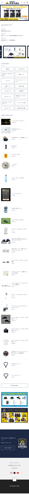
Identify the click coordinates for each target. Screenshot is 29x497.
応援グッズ (7, 86)
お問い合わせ (14, 468)
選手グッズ (21, 74)
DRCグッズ (7, 108)
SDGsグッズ (8, 96)
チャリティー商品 (21, 102)
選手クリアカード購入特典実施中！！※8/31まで (12, 35)
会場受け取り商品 (21, 108)
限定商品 (21, 91)
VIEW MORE (14, 385)
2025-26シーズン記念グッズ (7, 102)
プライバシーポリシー (14, 462)
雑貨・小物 (21, 86)
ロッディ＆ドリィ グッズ (21, 80)
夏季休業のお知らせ (6, 31)
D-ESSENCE (21, 69)
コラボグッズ (7, 91)
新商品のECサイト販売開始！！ (8, 40)
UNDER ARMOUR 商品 (8, 74)
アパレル (7, 80)
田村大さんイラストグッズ (21, 96)
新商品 (7, 69)
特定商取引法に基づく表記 (14, 465)
